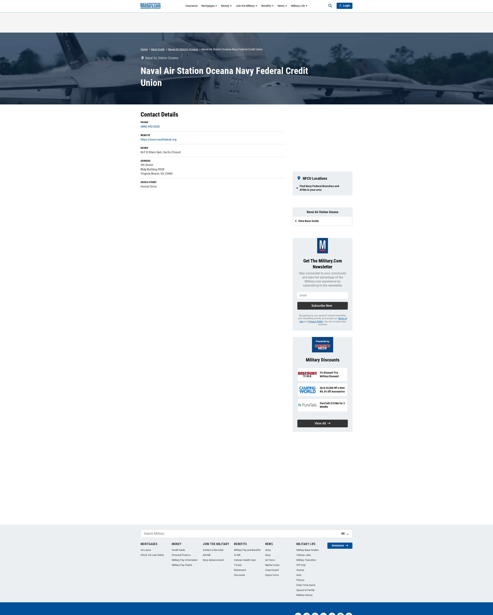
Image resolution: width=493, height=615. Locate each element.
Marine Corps (272, 565)
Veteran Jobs (303, 555)
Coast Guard (272, 570)
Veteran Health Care (245, 560)
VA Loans (146, 550)
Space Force (272, 575)
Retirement (240, 570)
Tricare (238, 565)
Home (144, 49)
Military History (304, 595)
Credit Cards (178, 550)
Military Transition (306, 560)
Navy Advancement (213, 560)
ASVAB (206, 555)
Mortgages (208, 5)
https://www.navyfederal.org (158, 139)
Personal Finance (181, 555)
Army (268, 550)
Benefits (266, 5)
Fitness (300, 580)
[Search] (330, 6)
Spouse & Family (305, 590)
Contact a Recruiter (213, 550)
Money (225, 5)
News (281, 5)
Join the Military (245, 5)
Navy (268, 555)
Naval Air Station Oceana (183, 49)
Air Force (270, 560)
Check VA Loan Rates (152, 555)
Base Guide (158, 49)
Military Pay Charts (182, 565)
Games (300, 570)
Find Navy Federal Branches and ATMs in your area (319, 188)
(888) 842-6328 (150, 126)
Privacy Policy (316, 321)
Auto (298, 575)
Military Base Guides (307, 550)
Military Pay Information (185, 560)
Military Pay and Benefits (247, 550)
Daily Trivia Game (305, 585)
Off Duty (301, 565)
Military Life (298, 5)
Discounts (239, 575)
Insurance (192, 5)
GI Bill (237, 555)
